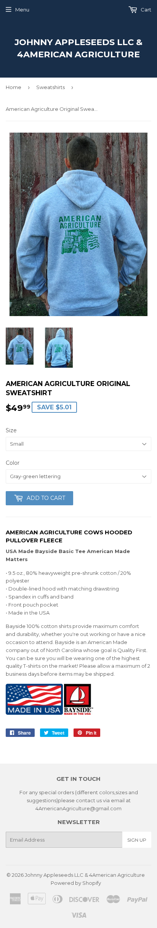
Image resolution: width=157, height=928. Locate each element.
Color (12, 462)
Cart (145, 9)
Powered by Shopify (76, 883)
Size (11, 430)
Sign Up (136, 840)
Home (13, 87)
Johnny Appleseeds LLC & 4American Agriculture (78, 48)
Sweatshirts (50, 87)
